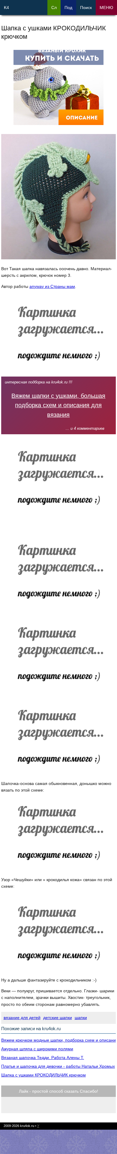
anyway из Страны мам (52, 286)
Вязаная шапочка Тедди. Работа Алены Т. (42, 1057)
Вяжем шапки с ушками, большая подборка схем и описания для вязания (58, 405)
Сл (54, 7)
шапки (81, 1017)
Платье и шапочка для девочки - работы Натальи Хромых (58, 1066)
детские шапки (57, 1017)
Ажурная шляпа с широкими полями (37, 1048)
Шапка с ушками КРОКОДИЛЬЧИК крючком (43, 1075)
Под (68, 7)
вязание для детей (22, 1017)
